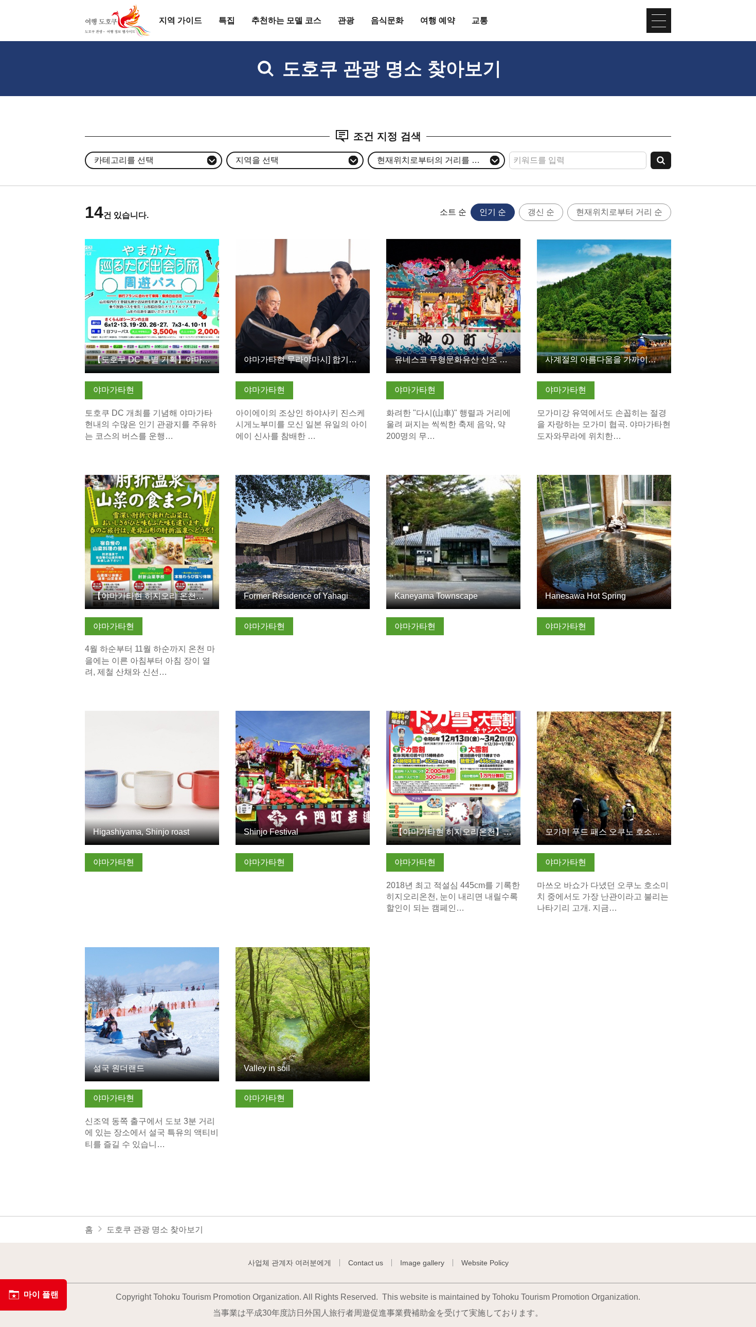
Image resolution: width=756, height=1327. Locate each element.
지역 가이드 (180, 20)
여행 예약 (437, 20)
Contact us (365, 1262)
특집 (227, 20)
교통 (480, 20)
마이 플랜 (41, 1294)
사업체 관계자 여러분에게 (289, 1262)
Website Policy (485, 1262)
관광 (346, 20)
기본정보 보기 (110, 243)
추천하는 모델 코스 (286, 20)
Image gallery (422, 1262)
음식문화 (387, 20)
